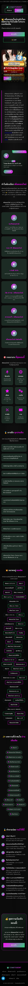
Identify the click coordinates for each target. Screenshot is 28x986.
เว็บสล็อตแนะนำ (14, 673)
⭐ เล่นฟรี (14, 39)
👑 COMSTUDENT (14, 7)
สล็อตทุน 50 (22, 804)
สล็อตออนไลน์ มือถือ (14, 722)
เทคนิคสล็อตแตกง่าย (9, 623)
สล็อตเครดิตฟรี (8, 637)
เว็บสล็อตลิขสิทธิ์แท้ (20, 597)
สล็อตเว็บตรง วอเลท (14, 610)
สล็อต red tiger (18, 628)
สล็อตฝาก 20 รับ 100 (9, 659)
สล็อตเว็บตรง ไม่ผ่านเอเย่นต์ (14, 646)
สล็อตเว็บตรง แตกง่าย (18, 668)
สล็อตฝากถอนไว (15, 766)
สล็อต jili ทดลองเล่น (18, 592)
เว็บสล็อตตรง (18, 641)
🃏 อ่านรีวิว (14, 34)
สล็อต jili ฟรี (9, 799)
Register (19, 10)
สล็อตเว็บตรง (15, 814)
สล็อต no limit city (9, 614)
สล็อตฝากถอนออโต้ (7, 664)
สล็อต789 (7, 668)
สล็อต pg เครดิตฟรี (14, 776)
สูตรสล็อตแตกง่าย (14, 771)
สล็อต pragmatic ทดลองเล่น (14, 709)
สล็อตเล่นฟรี (8, 628)
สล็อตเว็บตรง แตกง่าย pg (14, 695)
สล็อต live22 (22, 677)
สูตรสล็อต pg (19, 650)
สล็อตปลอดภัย (8, 700)
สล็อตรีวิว (20, 799)
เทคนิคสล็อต (9, 650)
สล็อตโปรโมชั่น (14, 704)
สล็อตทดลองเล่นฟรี (14, 686)
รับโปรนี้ (9, 171)
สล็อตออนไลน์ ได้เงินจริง (15, 752)
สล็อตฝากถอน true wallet (9, 677)
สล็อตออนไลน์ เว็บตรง (14, 619)
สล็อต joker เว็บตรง (14, 605)
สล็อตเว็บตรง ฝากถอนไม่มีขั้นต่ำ (14, 682)
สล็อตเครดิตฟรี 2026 (10, 632)
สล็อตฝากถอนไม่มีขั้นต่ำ (14, 655)
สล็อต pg (20, 614)
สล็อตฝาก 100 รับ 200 (14, 809)
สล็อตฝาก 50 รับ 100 (10, 583)
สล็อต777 (21, 583)
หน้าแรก (4, 971)
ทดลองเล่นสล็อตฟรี (9, 587)
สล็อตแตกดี (21, 659)
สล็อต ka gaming (8, 597)
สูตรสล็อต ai (20, 587)
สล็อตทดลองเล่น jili (20, 664)
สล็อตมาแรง (21, 623)
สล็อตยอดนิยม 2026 (14, 601)
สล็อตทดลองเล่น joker (14, 691)
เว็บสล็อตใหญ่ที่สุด (9, 713)
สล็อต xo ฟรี (20, 718)
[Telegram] (3, 978)
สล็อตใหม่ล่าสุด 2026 (14, 762)
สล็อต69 (9, 641)
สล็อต (6, 139)
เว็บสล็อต (21, 632)
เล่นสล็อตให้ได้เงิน (19, 700)
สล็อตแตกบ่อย (19, 637)
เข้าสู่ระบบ (9, 10)
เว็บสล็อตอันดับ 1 (9, 718)
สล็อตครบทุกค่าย (9, 804)
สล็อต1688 (7, 592)
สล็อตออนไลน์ (8, 132)
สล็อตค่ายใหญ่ (20, 713)
